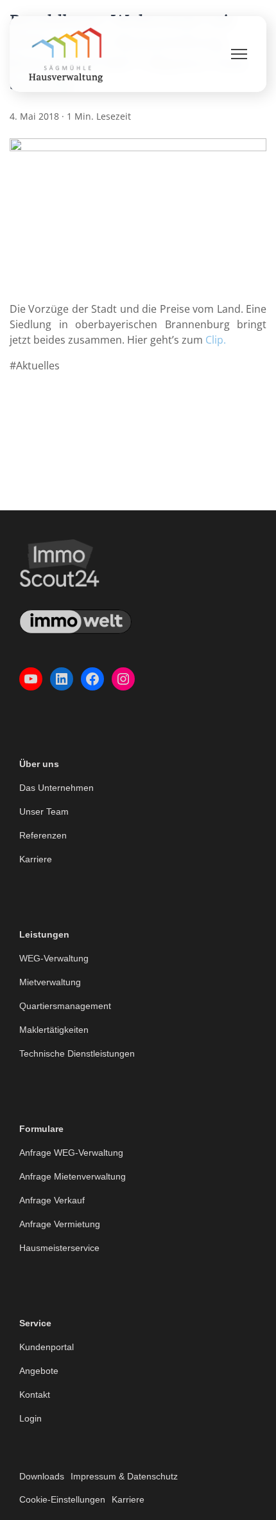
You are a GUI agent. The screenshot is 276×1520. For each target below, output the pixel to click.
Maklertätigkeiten (54, 1029)
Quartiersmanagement (65, 1006)
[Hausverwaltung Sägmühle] (66, 54)
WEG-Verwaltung (54, 958)
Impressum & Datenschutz (124, 1476)
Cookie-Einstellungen (62, 1499)
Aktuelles (38, 365)
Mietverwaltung (50, 982)
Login (30, 1418)
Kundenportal (46, 1347)
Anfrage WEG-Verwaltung (71, 1152)
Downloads (41, 1476)
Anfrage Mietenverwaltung (72, 1176)
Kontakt (34, 1394)
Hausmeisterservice (59, 1248)
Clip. (215, 340)
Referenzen (43, 835)
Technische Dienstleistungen (77, 1053)
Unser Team (44, 811)
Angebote (38, 1371)
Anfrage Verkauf (52, 1200)
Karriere (35, 859)
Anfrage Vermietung (59, 1224)
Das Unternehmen (56, 788)
